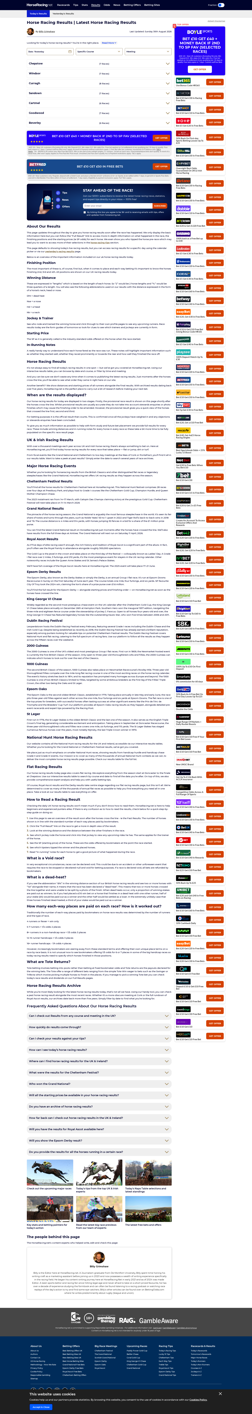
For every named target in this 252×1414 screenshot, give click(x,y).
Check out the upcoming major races (49, 1188)
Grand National (133, 1368)
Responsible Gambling (40, 1375)
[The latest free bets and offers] (148, 1209)
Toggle (221, 5)
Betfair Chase (132, 1354)
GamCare (157, 1328)
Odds (107, 5)
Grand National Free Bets (74, 1365)
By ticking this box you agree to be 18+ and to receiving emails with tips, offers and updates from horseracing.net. (125, 213)
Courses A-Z (196, 1368)
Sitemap (34, 1379)
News (116, 5)
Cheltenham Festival (104, 1351)
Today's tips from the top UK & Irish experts (97, 1190)
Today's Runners (198, 1361)
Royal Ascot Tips (166, 1368)
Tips (75, 5)
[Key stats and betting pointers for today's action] (50, 1209)
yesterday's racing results (59, 251)
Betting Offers (132, 5)
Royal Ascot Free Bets (72, 1372)
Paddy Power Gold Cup (137, 1351)
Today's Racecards (199, 1351)
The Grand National (103, 1354)
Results (95, 5)
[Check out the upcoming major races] (50, 1173)
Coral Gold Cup (133, 1358)
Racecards (63, 5)
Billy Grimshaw (47, 31)
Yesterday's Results (63, 13)
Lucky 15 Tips (164, 1354)
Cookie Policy (36, 1372)
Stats (85, 5)
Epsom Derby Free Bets (73, 1368)
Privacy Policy (36, 1368)
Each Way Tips (165, 1361)
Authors (34, 1354)
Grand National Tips (167, 1375)
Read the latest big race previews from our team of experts (96, 1226)
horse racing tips (100, 242)
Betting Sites (152, 5)
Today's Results (38, 13)
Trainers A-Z (196, 1375)
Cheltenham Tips (166, 1358)
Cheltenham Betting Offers (74, 1375)
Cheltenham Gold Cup (136, 1365)
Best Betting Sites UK (72, 1354)
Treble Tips (163, 1365)
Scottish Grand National (105, 1358)
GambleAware (169, 1328)
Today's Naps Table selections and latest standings (145, 1190)
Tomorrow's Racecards (201, 1354)
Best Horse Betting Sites (73, 1361)
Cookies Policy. (198, 1399)
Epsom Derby (101, 1361)
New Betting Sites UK (72, 1358)
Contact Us (35, 1358)
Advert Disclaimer (216, 21)
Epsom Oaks (100, 1365)
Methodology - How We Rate (43, 1365)
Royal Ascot (100, 1368)
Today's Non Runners (200, 1365)
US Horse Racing (37, 1361)
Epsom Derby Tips (167, 1372)
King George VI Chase (136, 1361)
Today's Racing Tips (167, 1351)
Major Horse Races (199, 1358)
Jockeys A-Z (196, 1372)
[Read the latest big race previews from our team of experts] (99, 1209)
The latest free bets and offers (143, 1225)
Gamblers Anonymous (187, 1328)
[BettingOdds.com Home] (39, 5)
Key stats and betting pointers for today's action (47, 1226)
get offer (215, 82)
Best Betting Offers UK (72, 1351)
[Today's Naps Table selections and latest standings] (148, 1173)
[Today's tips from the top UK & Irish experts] (99, 1173)
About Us (34, 1351)
